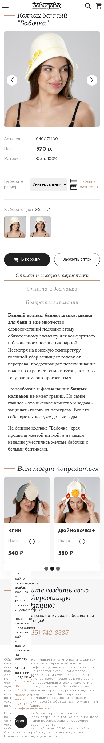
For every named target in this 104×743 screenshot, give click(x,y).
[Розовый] (40, 227)
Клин (14, 531)
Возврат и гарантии (52, 302)
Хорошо (21, 721)
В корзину (30, 259)
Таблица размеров (89, 184)
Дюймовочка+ (76, 531)
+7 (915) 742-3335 (43, 632)
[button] (46, 569)
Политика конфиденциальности (31, 736)
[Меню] (5, 6)
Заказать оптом (77, 259)
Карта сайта (78, 728)
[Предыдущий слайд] (12, 80)
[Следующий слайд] (92, 80)
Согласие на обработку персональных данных (43, 732)
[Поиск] (88, 6)
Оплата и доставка (52, 289)
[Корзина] (98, 6)
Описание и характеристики (52, 275)
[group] (52, 79)
